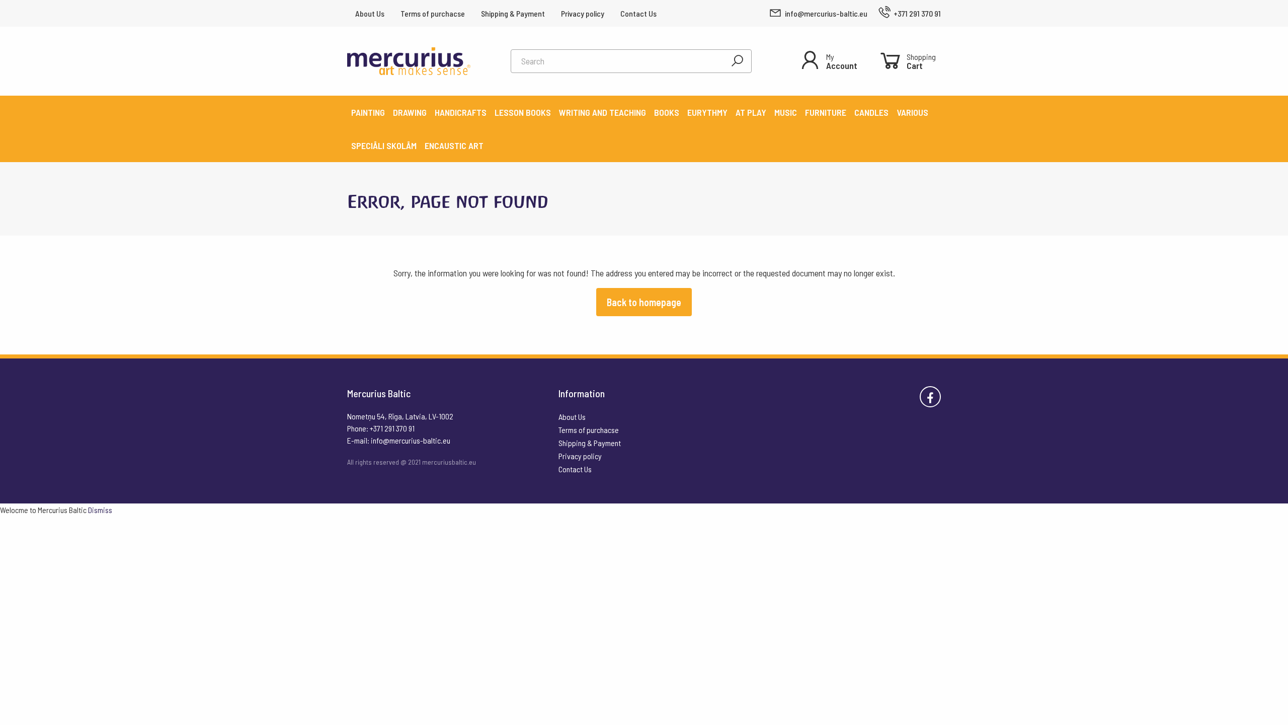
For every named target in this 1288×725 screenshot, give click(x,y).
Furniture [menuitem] (825, 112)
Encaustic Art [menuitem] (454, 145)
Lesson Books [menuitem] (523, 112)
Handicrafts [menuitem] (461, 112)
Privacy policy (582, 13)
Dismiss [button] (100, 510)
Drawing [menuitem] (410, 112)
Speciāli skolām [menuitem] (384, 145)
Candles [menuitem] (871, 112)
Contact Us (638, 13)
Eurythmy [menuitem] (707, 112)
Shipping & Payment (513, 13)
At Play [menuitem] (751, 112)
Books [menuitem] (666, 112)
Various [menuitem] (912, 112)
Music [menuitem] (785, 112)
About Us (369, 13)
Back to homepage (644, 302)
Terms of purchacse (432, 13)
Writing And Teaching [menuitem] (602, 112)
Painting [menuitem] (368, 112)
